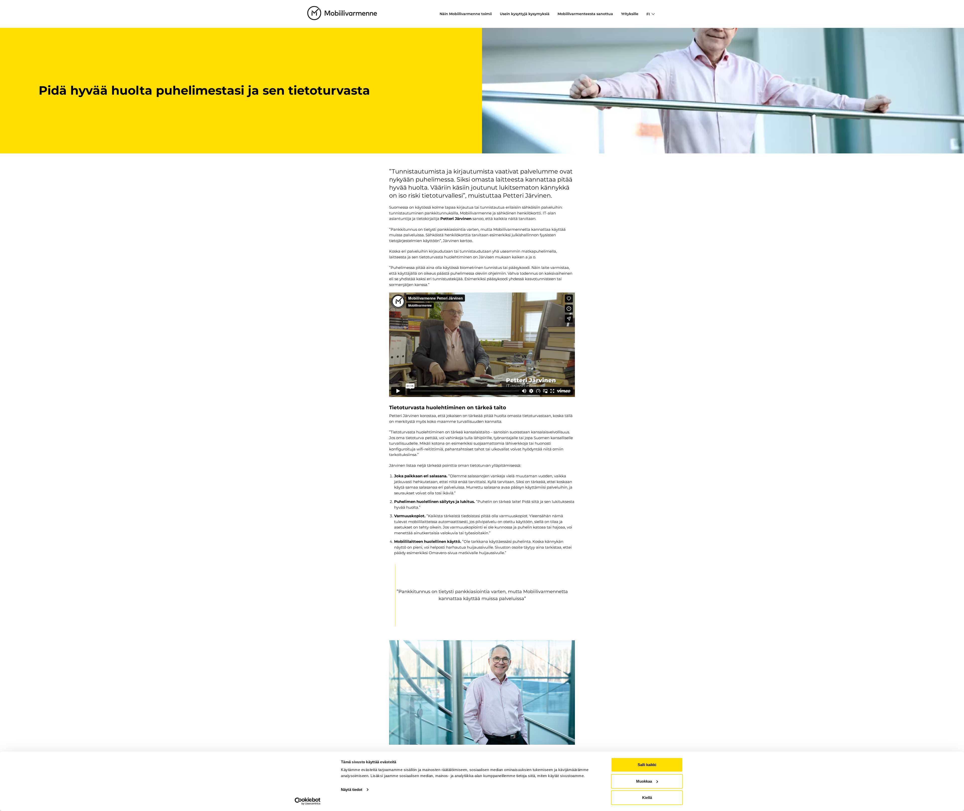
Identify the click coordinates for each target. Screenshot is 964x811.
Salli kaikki (647, 765)
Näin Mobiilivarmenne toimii (466, 14)
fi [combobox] (648, 14)
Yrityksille (629, 14)
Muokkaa (644, 781)
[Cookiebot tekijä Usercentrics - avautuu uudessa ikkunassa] (308, 801)
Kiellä (647, 797)
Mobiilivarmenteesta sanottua (585, 14)
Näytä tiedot (351, 789)
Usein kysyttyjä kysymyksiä (525, 14)
